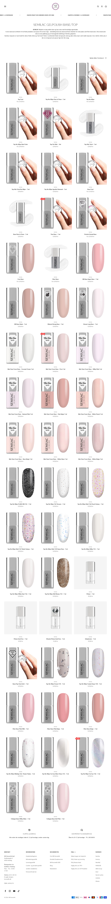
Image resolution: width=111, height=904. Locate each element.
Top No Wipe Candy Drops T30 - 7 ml (90, 684)
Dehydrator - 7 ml (90, 639)
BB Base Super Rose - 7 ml (90, 279)
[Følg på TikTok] (18, 891)
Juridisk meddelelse (31, 868)
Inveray (98, 859)
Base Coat (90, 189)
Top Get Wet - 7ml (55, 144)
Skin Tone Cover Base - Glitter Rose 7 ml (55, 459)
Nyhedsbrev (53, 868)
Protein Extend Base (90, 234)
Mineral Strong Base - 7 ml (55, 324)
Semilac (20, 97)
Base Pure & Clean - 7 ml (20, 234)
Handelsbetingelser (31, 856)
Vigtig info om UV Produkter (79, 868)
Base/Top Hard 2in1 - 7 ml (20, 684)
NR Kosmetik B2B (55, 862)
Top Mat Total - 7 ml (90, 144)
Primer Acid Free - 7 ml (20, 639)
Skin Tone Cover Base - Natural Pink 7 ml (20, 414)
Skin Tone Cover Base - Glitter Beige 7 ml (90, 459)
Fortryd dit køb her (31, 872)
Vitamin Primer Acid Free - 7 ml (55, 639)
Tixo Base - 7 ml (55, 234)
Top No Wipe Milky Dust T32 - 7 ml (20, 594)
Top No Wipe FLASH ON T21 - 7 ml (20, 504)
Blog (51, 865)
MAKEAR (98, 865)
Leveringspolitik (30, 862)
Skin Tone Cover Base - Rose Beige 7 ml (20, 459)
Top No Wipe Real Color (20, 144)
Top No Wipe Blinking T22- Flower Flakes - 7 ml (20, 774)
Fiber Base (55, 279)
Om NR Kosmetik (55, 856)
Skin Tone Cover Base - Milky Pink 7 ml (90, 369)
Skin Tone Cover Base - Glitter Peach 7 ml (90, 414)
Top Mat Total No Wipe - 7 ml (20, 189)
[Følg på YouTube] (14, 891)
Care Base (21, 279)
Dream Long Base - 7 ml (90, 324)
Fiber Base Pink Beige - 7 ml (55, 729)
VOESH (98, 878)
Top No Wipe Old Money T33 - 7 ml (55, 594)
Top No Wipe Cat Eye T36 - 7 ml (90, 774)
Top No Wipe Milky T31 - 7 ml (90, 549)
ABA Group (99, 868)
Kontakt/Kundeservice (56, 859)
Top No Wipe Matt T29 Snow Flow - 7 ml (55, 549)
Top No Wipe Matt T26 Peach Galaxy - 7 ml (90, 504)
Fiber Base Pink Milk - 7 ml (21, 729)
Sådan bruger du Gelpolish (78, 856)
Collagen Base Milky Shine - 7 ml (20, 819)
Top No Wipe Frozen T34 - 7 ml (55, 684)
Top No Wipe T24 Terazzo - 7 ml (55, 504)
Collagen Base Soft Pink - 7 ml (55, 819)
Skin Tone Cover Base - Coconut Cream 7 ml (21, 369)
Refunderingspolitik (31, 859)
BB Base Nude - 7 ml (20, 324)
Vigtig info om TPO (76, 865)
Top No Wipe (90, 99)
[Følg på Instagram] (10, 891)
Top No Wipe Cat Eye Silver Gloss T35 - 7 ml (55, 774)
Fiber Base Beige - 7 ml (90, 729)
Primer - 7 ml (90, 594)
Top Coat (20, 99)
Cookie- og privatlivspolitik (34, 865)
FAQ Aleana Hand (76, 862)
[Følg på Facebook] (5, 891)
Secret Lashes (99, 875)
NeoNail (98, 862)
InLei (97, 872)
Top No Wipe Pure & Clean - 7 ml (55, 99)
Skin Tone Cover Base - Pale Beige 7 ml (55, 414)
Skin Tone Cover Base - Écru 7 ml (55, 369)
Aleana (97, 881)
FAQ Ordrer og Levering (78, 859)
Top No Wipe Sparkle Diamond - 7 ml (55, 189)
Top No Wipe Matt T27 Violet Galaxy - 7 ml (20, 549)
